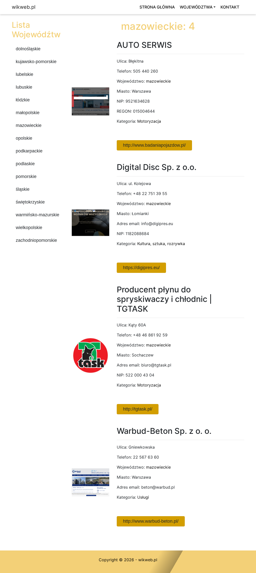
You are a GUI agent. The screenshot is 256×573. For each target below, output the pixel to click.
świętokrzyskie (30, 202)
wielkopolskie (29, 227)
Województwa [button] (196, 7)
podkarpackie (29, 150)
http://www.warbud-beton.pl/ (150, 521)
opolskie (24, 138)
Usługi (143, 497)
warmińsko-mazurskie (37, 214)
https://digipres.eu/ (141, 267)
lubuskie (24, 87)
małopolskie (28, 112)
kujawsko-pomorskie (36, 61)
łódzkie (23, 99)
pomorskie (26, 176)
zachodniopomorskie (36, 240)
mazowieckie (29, 125)
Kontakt (229, 7)
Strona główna (157, 7)
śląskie (23, 189)
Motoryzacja (149, 121)
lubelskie (24, 74)
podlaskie (25, 163)
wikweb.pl (24, 7)
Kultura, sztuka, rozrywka (161, 243)
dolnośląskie (28, 48)
